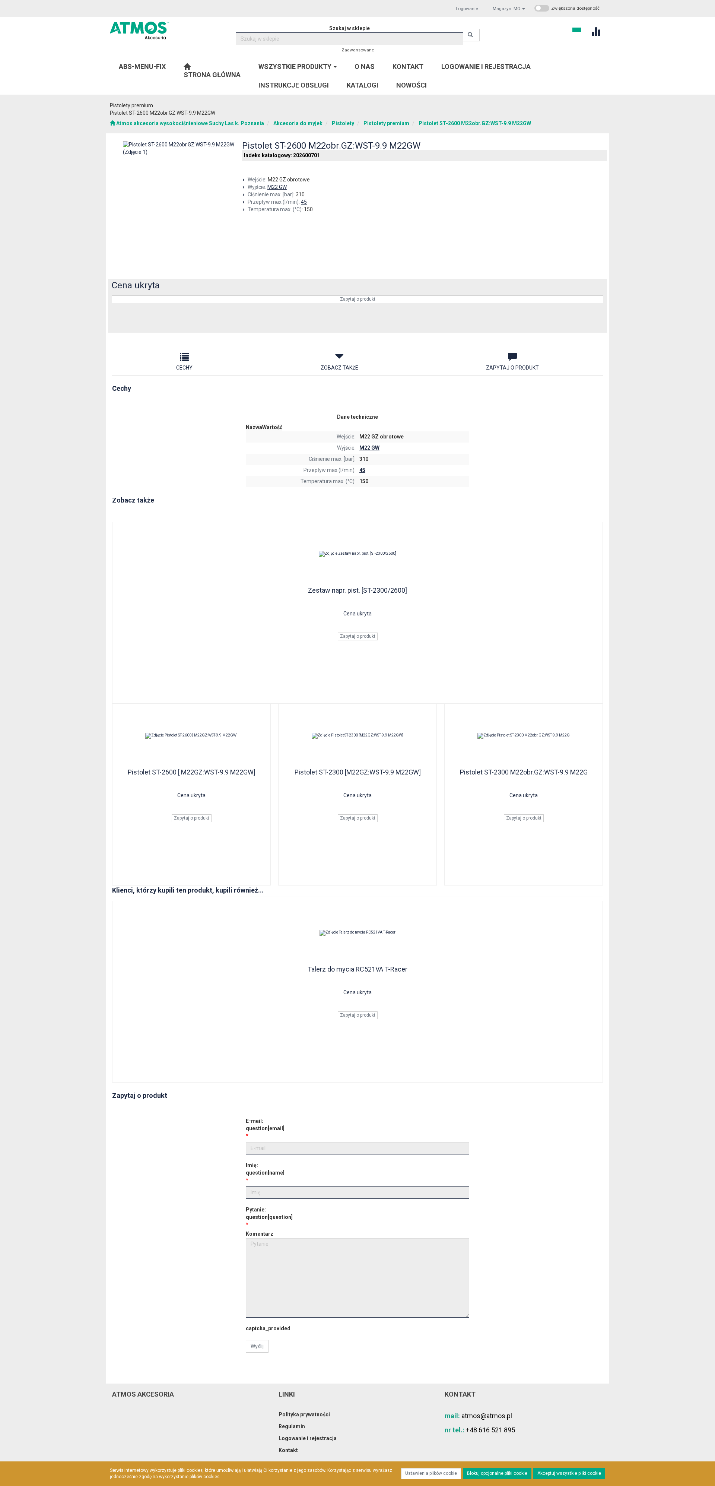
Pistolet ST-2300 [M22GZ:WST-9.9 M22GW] (358, 772)
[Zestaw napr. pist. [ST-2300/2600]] (357, 554)
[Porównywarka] (595, 31)
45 (304, 202)
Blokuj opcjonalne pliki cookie (497, 1473)
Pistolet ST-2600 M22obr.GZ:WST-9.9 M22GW (475, 123)
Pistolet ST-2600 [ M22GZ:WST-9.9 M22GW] (191, 772)
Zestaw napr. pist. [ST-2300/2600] (357, 590)
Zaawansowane (357, 50)
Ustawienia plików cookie (431, 1473)
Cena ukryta (136, 285)
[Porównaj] (592, 321)
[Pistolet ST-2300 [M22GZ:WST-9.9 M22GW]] (357, 736)
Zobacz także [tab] (339, 368)
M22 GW (277, 187)
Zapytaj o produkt (357, 299)
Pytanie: (269, 1213)
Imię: (265, 1169)
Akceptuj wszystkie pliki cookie (569, 1473)
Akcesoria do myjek (297, 123)
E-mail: (265, 1124)
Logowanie (467, 8)
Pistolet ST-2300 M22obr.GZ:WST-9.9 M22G (524, 772)
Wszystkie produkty (295, 66)
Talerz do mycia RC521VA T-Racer (357, 969)
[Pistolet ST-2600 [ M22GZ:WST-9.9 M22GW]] (191, 736)
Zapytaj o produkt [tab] (512, 368)
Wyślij (257, 1346)
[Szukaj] (471, 35)
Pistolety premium (386, 123)
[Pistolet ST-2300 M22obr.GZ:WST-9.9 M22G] (524, 736)
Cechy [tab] (184, 368)
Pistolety (343, 123)
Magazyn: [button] (506, 8)
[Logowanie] (577, 29)
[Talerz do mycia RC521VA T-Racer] (357, 933)
